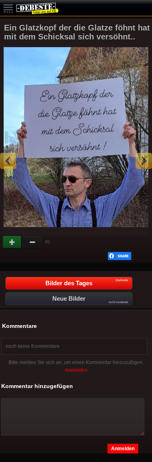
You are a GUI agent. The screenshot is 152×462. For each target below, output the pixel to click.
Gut (12, 242)
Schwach (33, 242)
